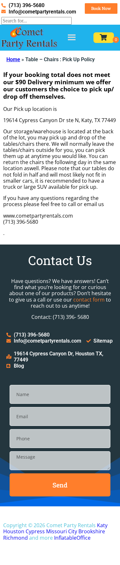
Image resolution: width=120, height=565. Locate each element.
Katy (102, 525)
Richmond (15, 537)
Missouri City (61, 531)
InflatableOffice (72, 537)
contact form (89, 299)
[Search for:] (36, 20)
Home (13, 59)
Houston (13, 531)
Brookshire (91, 531)
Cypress (35, 531)
